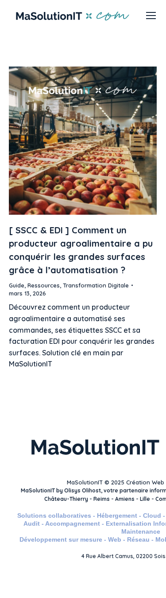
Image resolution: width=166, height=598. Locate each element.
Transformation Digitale (96, 285)
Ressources (43, 285)
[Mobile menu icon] (151, 15)
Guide (16, 285)
